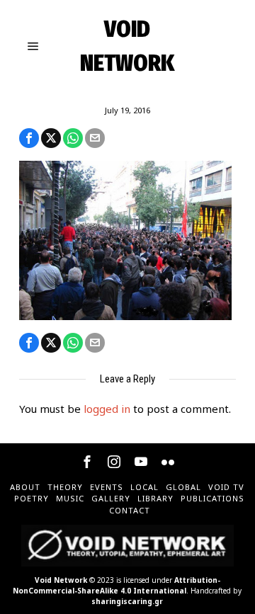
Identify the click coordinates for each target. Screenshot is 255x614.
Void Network (61, 580)
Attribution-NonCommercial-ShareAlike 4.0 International (116, 585)
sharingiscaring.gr (127, 601)
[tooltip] (29, 138)
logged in (107, 409)
